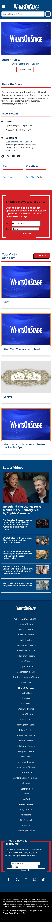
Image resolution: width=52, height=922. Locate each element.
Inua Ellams (8, 177)
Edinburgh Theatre (26, 656)
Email (9, 223)
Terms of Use (20, 913)
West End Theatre (26, 709)
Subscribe (26, 233)
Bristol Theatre (26, 730)
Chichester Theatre (26, 650)
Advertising (26, 814)
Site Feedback (26, 820)
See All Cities (26, 682)
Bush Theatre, (19, 63)
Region (9, 229)
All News (26, 783)
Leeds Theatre (26, 661)
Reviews (26, 698)
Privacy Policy (8, 913)
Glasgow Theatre (26, 634)
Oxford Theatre (26, 772)
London (26, 793)
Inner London (32, 63)
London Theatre (26, 624)
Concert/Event (25, 69)
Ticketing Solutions (26, 830)
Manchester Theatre (26, 671)
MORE (40, 255)
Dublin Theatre (26, 629)
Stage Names (26, 809)
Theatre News (26, 693)
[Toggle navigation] (1, 6)
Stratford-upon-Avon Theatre (26, 677)
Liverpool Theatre (26, 666)
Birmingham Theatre (26, 645)
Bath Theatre (26, 640)
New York (26, 799)
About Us (26, 825)
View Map (10, 150)
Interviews (26, 703)
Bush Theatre (12, 141)
